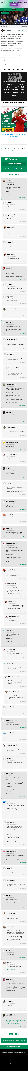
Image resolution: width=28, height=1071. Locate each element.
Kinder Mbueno (10, 851)
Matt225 (9, 242)
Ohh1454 (8, 468)
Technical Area (4, 12)
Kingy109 (9, 483)
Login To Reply (22, 197)
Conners (9, 1001)
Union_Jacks (10, 880)
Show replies (19, 168)
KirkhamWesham (11, 454)
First (11, 174)
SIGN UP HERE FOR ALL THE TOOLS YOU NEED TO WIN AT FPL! (14, 136)
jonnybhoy (9, 202)
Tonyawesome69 (11, 215)
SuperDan (8, 412)
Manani (8, 268)
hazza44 (8, 950)
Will (7, 801)
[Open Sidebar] (26, 9)
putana (8, 868)
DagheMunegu (10, 501)
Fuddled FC (9, 630)
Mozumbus (9, 707)
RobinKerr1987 (9, 774)
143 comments (23, 26)
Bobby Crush (10, 515)
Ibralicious (8, 180)
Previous (8, 174)
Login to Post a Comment (14, 164)
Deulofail (9, 927)
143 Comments (11, 159)
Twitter (13, 151)
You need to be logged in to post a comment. (14, 1040)
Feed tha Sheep (11, 309)
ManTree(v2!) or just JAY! (12, 442)
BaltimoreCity (9, 720)
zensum (9, 759)
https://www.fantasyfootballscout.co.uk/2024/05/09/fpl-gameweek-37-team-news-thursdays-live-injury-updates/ (15, 1022)
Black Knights (9, 1015)
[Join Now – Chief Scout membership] (14, 4)
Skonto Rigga (4, 148)
